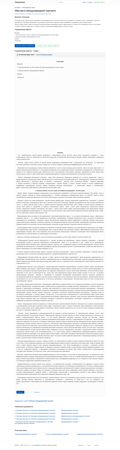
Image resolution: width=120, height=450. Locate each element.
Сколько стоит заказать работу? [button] (48, 46)
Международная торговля (69, 410)
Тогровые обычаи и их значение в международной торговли (35, 413)
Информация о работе (34, 401)
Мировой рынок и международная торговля (75, 416)
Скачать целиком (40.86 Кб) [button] (25, 46)
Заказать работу (99, 2)
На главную (18, 7)
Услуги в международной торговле (57, 434)
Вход (84, 2)
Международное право (28, 7)
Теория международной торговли (26, 434)
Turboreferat (26, 445)
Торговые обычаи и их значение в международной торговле (35, 410)
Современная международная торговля (90, 434)
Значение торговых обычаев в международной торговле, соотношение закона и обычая (34, 422)
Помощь (90, 2)
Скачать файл (47, 55)
